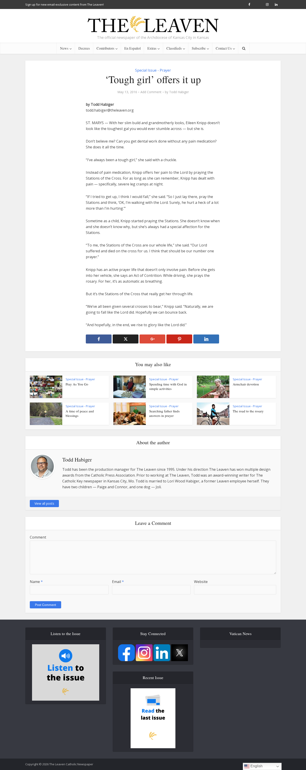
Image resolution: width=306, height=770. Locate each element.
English (256, 766)
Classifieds (174, 48)
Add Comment (151, 92)
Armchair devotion (246, 384)
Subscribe (199, 48)
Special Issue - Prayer (153, 70)
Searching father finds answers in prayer (164, 413)
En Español (132, 48)
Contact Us (224, 48)
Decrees (84, 48)
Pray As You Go (77, 384)
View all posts (44, 503)
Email (118, 581)
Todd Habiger (179, 92)
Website (201, 581)
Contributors (105, 48)
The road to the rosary (248, 411)
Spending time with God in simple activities (168, 386)
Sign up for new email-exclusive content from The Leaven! (64, 4)
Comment (38, 537)
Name (36, 581)
